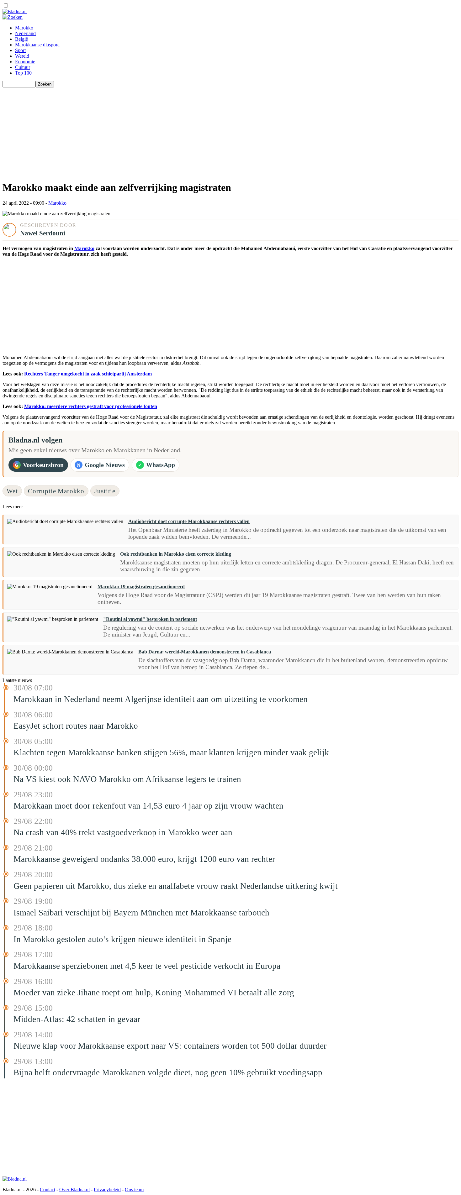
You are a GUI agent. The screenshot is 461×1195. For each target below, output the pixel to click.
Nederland (25, 33)
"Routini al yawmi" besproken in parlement (150, 619)
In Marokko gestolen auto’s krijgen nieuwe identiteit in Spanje (122, 939)
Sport (20, 50)
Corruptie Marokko (56, 491)
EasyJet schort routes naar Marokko (75, 726)
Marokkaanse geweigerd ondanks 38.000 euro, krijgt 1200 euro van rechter (144, 859)
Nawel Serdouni (42, 233)
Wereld (22, 56)
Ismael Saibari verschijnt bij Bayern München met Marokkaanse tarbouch (141, 912)
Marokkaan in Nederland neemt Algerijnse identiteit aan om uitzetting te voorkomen (160, 699)
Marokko (24, 27)
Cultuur (22, 67)
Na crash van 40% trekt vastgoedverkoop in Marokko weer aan (122, 832)
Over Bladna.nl (74, 1189)
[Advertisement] (191, 131)
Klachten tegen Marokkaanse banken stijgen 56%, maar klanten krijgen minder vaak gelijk (171, 752)
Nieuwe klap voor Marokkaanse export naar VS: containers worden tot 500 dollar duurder (169, 1046)
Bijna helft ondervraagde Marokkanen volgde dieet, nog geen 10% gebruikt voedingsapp (167, 1072)
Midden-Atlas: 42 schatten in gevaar (76, 1019)
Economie (25, 61)
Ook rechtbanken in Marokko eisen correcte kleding (175, 554)
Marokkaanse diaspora (37, 44)
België (21, 39)
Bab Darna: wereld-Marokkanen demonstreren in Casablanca (204, 651)
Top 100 (23, 73)
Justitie (104, 491)
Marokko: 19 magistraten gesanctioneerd (141, 586)
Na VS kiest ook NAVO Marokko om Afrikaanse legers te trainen (127, 779)
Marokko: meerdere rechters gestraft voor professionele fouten (90, 406)
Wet (12, 491)
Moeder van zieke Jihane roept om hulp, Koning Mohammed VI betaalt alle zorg (153, 992)
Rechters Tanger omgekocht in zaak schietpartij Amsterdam (88, 373)
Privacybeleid (107, 1189)
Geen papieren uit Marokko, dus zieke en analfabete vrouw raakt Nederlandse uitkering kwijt (175, 886)
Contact (47, 1189)
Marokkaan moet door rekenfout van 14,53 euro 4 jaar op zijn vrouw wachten (148, 805)
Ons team (134, 1189)
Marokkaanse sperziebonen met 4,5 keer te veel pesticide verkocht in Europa (146, 966)
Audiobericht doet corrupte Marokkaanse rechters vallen (189, 521)
